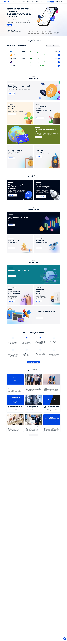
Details (56, 51)
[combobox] (53, 46)
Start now (9, 25)
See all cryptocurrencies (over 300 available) (51, 69)
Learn (19, 1)
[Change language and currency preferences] (60, 1)
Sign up (52, 1)
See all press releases (33, 434)
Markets (14, 1)
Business (28, 1)
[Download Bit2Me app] (57, 1)
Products (23, 1)
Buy (58, 51)
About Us (41, 1)
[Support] (64, 638)
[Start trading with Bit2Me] (47, 17)
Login (48, 1)
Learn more (39, 318)
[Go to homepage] (7, 2)
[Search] (62, 1)
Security (33, 1)
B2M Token (37, 1)
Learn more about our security (33, 362)
